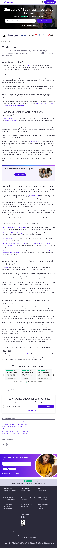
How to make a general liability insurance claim (14, 426)
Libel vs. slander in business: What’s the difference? (15, 431)
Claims (39, 506)
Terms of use (20, 531)
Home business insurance (26, 495)
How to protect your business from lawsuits (13, 422)
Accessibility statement (35, 531)
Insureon (10, 535)
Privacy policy (13, 531)
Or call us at (28, 25)
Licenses (27, 531)
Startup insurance (25, 506)
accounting (41, 251)
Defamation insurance (7, 429)
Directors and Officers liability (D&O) (14, 233)
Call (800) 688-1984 (18, 483)
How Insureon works (42, 499)
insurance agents (37, 243)
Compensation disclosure (43, 502)
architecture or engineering (11, 252)
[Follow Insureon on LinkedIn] (21, 517)
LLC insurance (24, 499)
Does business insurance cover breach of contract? (15, 424)
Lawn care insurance (7, 504)
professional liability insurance (45, 103)
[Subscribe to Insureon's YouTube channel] (24, 517)
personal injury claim (12, 220)
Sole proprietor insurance (26, 504)
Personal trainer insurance (9, 511)
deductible (34, 141)
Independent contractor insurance (28, 497)
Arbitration (5, 267)
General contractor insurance (9, 490)
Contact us (40, 508)
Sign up (9, 469)
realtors (45, 243)
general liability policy (32, 195)
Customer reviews (42, 495)
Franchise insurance (25, 490)
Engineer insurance (7, 508)
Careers (39, 492)
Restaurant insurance (8, 506)
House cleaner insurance (8, 502)
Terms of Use (7, 473)
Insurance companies (8, 118)
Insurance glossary (6, 41)
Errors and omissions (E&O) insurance (15, 243)
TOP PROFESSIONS (7, 488)
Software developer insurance (9, 499)
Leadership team (42, 490)
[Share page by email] (6, 446)
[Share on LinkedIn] (3, 446)
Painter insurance (7, 495)
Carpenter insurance (7, 492)
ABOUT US (40, 488)
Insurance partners (42, 497)
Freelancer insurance (25, 492)
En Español (44, 531)
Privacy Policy (16, 473)
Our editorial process (43, 504)
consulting (49, 251)
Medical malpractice (9, 238)
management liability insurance (14, 105)
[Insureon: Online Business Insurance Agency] (8, 2)
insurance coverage (11, 120)
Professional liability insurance (13, 251)
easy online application (22, 354)
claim (28, 65)
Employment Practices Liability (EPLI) (14, 227)
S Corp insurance (24, 502)
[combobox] (6, 21)
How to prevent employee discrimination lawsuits (15, 433)
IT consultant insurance (8, 497)
